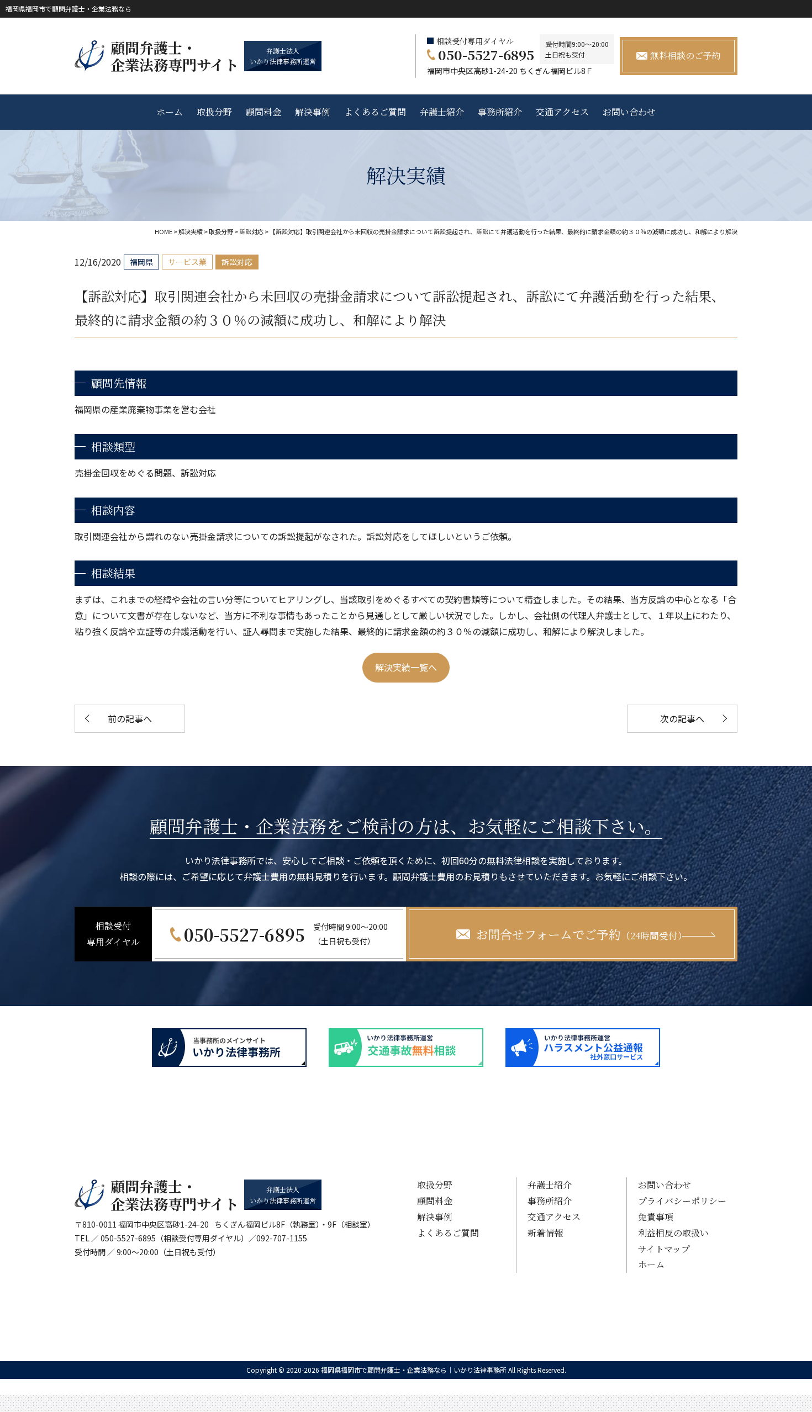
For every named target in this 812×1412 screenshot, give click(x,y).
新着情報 (545, 1232)
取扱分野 (214, 111)
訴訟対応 (237, 261)
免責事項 (655, 1216)
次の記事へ (682, 718)
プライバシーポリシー (682, 1200)
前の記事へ (130, 718)
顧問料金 (263, 111)
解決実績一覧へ (406, 667)
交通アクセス (562, 111)
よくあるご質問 (375, 111)
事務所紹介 (500, 111)
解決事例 (312, 111)
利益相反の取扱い (673, 1232)
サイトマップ (664, 1248)
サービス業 (187, 261)
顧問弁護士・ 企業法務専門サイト (174, 56)
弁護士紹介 (442, 111)
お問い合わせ (629, 111)
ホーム (169, 111)
